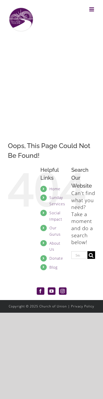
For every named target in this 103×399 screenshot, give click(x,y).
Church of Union (53, 306)
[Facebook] (40, 291)
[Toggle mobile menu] (92, 9)
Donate (56, 258)
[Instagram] (63, 291)
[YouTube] (51, 291)
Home (54, 188)
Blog (53, 267)
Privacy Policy (82, 306)
